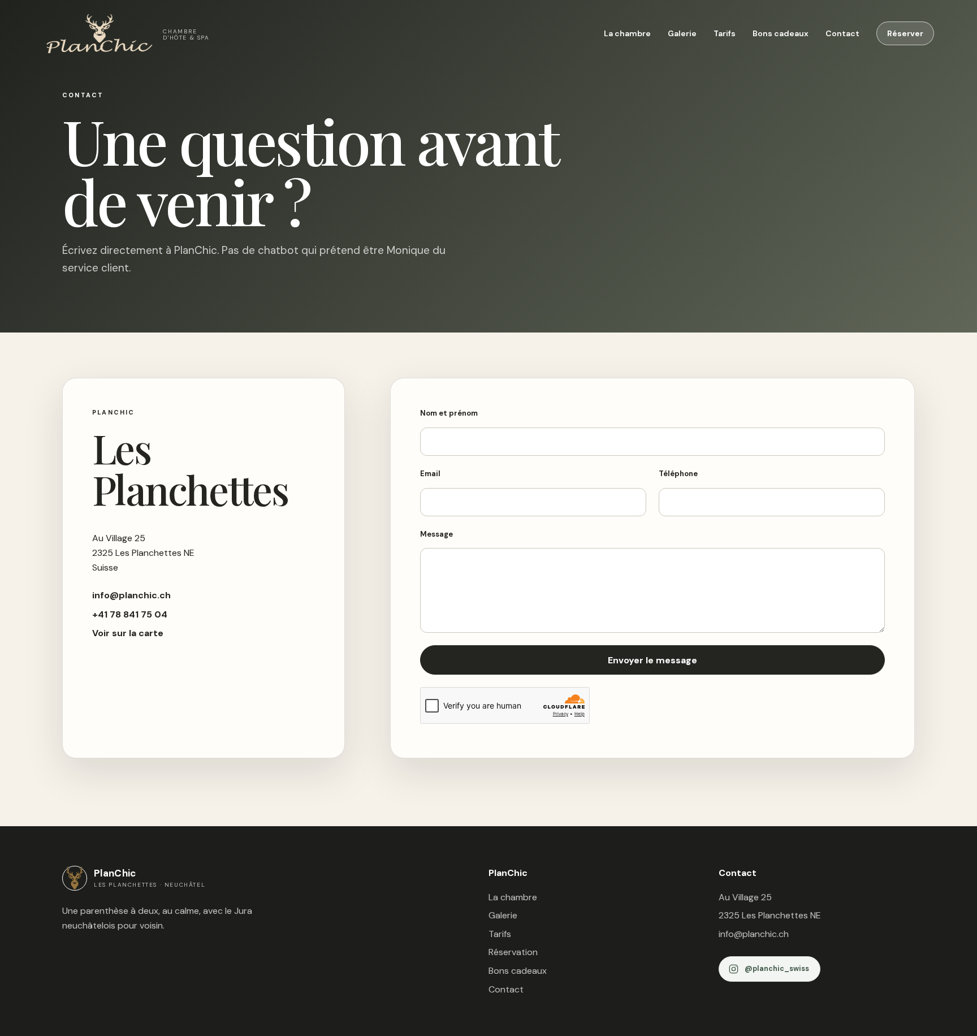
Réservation (513, 952)
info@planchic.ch (131, 595)
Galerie (682, 33)
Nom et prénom (449, 413)
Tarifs (725, 33)
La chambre (627, 33)
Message (436, 534)
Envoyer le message (652, 660)
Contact (842, 33)
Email (430, 473)
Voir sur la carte (127, 633)
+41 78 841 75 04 (129, 614)
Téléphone (678, 473)
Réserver (905, 33)
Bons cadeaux (781, 33)
